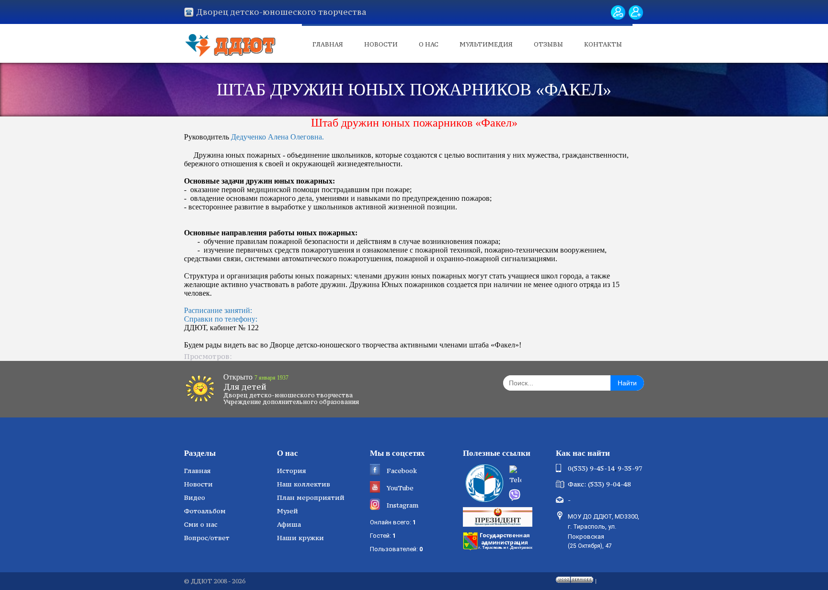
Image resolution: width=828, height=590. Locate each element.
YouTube (400, 488)
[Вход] (618, 12)
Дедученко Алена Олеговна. (277, 137)
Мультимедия (486, 44)
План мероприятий (311, 497)
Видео (194, 497)
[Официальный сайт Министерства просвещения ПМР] (483, 483)
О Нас (428, 44)
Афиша (289, 524)
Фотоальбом (205, 511)
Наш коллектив (303, 484)
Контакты (603, 44)
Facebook (402, 470)
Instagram (402, 505)
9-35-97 (630, 468)
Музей (287, 511)
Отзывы (548, 44)
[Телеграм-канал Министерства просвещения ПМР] (529, 475)
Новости (381, 44)
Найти (627, 383)
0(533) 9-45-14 (591, 468)
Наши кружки (300, 537)
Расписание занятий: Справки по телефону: (220, 314)
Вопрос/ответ (207, 537)
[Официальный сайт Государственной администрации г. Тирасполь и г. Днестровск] (499, 540)
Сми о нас (201, 524)
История (291, 470)
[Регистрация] (636, 12)
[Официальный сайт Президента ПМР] (499, 516)
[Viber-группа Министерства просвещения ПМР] (529, 495)
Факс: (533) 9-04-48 (599, 484)
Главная (327, 44)
